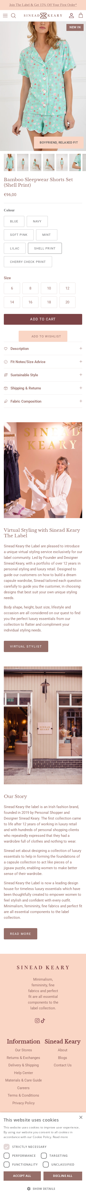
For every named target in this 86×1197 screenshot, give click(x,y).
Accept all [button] (22, 1176)
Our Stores (23, 1050)
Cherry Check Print (28, 262)
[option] (43, 86)
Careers (23, 1088)
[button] (43, 1188)
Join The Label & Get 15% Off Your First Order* (43, 5)
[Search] (16, 15)
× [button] (80, 1117)
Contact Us (63, 1065)
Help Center (23, 1073)
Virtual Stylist (26, 646)
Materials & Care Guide (23, 1080)
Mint (46, 235)
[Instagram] (37, 1020)
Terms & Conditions (23, 1095)
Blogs (62, 1058)
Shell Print (44, 248)
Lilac (14, 248)
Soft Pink (18, 235)
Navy (37, 221)
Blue (14, 221)
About (62, 1050)
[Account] (70, 15)
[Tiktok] (45, 1020)
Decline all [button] (62, 1176)
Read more (20, 934)
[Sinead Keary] (43, 15)
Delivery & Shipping (23, 1065)
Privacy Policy (23, 1103)
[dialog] (43, 1154)
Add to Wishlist (46, 336)
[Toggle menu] (5, 15)
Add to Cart (43, 319)
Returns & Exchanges (23, 1058)
